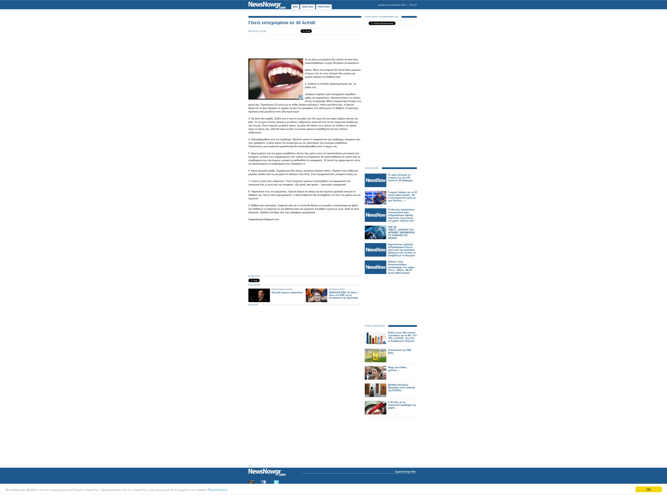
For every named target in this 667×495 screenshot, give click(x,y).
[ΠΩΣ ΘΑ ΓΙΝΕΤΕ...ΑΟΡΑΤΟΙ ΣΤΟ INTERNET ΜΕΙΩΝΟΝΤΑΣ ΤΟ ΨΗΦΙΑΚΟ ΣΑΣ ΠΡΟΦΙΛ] (375, 238)
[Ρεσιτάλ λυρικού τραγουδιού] (259, 301)
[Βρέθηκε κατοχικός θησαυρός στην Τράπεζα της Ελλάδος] (375, 396)
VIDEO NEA (307, 7)
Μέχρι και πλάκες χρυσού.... (397, 368)
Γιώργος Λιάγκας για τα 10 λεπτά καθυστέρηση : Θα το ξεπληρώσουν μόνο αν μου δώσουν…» (402, 196)
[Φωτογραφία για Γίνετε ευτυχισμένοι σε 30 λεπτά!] (300, 95)
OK (649, 489)
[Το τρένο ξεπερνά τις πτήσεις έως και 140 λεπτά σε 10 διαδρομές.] (375, 186)
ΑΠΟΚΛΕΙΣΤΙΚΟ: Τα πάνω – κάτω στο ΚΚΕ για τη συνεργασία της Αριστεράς (344, 295)
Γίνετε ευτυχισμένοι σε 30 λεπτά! (281, 22)
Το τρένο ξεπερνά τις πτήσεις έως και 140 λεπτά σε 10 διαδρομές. (401, 178)
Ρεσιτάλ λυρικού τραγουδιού (287, 292)
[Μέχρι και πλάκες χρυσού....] (375, 379)
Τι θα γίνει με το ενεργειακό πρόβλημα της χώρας (402, 405)
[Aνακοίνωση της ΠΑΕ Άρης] (375, 361)
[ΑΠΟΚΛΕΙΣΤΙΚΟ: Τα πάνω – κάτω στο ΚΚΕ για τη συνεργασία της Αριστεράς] (316, 301)
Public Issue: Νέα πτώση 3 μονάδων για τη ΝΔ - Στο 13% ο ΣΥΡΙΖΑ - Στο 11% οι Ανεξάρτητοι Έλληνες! (402, 336)
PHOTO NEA (324, 7)
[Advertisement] (304, 46)
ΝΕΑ (295, 7)
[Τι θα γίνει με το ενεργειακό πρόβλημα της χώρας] (375, 413)
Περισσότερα (217, 489)
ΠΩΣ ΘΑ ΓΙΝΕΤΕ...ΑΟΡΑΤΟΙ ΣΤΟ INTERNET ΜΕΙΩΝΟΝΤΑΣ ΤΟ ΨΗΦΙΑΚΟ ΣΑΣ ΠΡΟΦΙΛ (401, 232)
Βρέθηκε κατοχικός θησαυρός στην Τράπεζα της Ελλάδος (401, 387)
